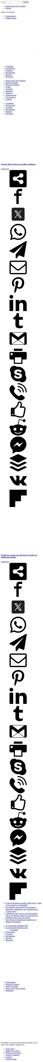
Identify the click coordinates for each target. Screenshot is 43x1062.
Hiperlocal (9, 940)
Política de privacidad (13, 1053)
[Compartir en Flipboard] (18, 506)
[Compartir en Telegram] (18, 258)
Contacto (9, 1057)
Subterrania (5, 169)
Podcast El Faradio (12, 984)
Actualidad (14, 930)
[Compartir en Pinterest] (18, 293)
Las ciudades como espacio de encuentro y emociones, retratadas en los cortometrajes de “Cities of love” (22, 909)
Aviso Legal (10, 1049)
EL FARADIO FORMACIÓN (17, 926)
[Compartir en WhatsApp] (18, 240)
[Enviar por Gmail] (18, 347)
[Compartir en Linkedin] (18, 311)
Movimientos (10, 936)
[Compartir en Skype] (18, 382)
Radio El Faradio (12, 986)
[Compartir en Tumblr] (18, 329)
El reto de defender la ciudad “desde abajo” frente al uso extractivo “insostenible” (23, 904)
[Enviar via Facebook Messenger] (18, 453)
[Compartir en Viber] (18, 400)
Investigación (10, 932)
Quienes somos (11, 18)
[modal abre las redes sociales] (18, 187)
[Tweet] (18, 222)
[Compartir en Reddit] (18, 435)
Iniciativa (9, 938)
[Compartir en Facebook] (18, 204)
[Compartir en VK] (18, 489)
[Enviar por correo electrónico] (18, 275)
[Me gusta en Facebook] (18, 418)
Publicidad (9, 991)
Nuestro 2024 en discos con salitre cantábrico (18, 164)
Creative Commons (12, 1055)
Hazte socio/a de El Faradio (15, 6)
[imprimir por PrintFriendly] (18, 364)
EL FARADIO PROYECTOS (17, 928)
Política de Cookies (12, 1051)
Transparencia (11, 16)
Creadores (9, 934)
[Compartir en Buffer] (18, 471)
